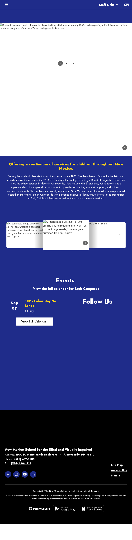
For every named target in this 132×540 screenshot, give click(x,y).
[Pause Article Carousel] (85, 243)
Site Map (117, 465)
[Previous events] (8, 321)
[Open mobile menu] (6, 5)
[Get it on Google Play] (65, 508)
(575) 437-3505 (24, 459)
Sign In (115, 475)
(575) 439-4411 (21, 463)
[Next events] (60, 321)
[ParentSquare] (39, 508)
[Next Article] (120, 235)
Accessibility (119, 470)
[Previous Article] (12, 235)
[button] (108, 5)
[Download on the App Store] (92, 508)
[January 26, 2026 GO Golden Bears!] (81, 235)
